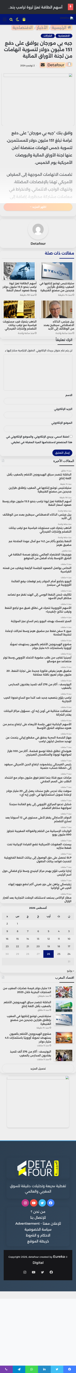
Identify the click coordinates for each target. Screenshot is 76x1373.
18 (59, 946)
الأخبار (42, 27)
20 (38, 946)
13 (38, 938)
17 (69, 946)
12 (48, 938)
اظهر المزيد (39, 207)
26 (48, 953)
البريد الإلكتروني (63, 408)
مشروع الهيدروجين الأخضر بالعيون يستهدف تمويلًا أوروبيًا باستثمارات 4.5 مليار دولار (28, 1037)
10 (69, 938)
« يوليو (70, 970)
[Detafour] (66, 19)
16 (7, 938)
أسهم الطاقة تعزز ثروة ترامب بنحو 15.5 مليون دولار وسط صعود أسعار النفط (20, 287)
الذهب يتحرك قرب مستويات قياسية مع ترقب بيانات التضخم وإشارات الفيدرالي (20, 325)
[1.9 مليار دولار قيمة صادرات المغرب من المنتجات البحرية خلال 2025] (64, 992)
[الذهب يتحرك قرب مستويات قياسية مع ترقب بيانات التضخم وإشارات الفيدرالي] (19, 309)
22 (17, 946)
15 (17, 938)
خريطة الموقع (38, 1241)
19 (48, 946)
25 (58, 953)
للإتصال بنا (38, 1218)
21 (28, 946)
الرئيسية (60, 27)
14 (28, 938)
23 (7, 946)
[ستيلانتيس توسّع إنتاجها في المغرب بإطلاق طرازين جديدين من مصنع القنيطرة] (56, 271)
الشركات (48, 35)
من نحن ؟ (38, 1212)
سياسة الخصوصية (38, 1229)
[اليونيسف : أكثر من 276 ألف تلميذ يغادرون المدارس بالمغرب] (64, 1055)
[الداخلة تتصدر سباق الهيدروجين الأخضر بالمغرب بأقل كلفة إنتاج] (64, 1006)
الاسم (68, 395)
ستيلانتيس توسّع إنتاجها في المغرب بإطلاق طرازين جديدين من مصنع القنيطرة (56, 287)
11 (59, 938)
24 (69, 953)
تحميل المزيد (38, 1068)
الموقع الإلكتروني (61, 422)
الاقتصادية (23, 27)
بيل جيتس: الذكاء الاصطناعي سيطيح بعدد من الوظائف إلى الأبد (59, 325)
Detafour (55, 65)
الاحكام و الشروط (38, 1235)
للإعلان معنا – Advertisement (38, 1224)
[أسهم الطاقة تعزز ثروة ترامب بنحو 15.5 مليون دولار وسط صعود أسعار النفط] (19, 271)
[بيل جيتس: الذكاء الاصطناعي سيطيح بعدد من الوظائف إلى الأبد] (56, 309)
